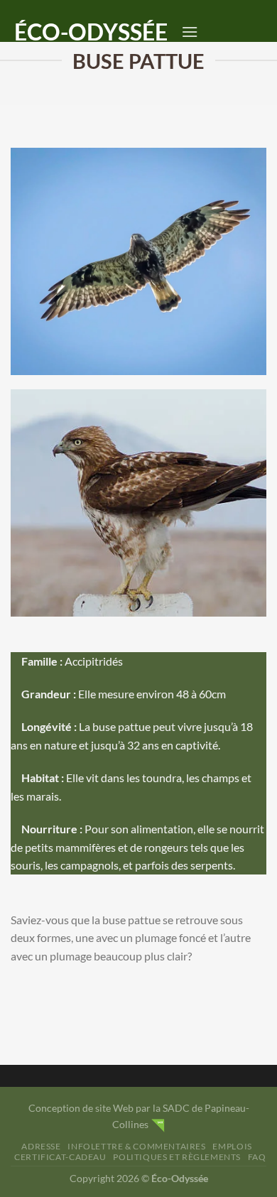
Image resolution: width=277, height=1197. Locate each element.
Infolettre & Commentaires (136, 1146)
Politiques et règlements (177, 1157)
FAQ (257, 1157)
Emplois (231, 1146)
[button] (189, 31)
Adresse (40, 1146)
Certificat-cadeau (60, 1157)
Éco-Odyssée (91, 32)
